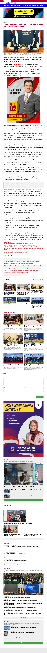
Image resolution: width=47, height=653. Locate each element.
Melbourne (37, 261)
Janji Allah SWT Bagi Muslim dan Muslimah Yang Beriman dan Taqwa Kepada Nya (18, 243)
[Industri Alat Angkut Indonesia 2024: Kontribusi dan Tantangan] (6, 646)
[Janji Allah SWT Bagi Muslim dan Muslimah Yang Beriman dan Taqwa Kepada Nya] (9, 287)
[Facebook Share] (33, 279)
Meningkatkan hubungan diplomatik (10, 263)
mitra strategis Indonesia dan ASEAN (26, 263)
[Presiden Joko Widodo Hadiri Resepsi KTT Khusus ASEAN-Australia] (37, 300)
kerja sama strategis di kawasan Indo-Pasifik (12, 261)
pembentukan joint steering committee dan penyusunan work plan (16, 268)
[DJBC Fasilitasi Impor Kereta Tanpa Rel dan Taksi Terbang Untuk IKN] (7, 641)
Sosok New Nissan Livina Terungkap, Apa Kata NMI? (15, 576)
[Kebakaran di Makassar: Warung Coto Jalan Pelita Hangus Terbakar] (7, 496)
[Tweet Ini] (36, 279)
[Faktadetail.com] (11, 3)
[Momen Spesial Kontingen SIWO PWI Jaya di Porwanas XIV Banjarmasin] (13, 540)
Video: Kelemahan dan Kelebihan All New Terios (14, 569)
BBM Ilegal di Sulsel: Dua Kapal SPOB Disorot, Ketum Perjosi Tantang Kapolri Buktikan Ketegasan (26, 490)
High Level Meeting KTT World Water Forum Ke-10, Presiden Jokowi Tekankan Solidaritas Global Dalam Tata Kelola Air (23, 249)
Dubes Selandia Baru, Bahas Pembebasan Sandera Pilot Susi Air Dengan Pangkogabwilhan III (20, 620)
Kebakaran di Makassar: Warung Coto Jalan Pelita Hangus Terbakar (23, 495)
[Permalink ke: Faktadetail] (4, 28)
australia (18, 258)
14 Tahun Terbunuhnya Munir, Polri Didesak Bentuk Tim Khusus (17, 562)
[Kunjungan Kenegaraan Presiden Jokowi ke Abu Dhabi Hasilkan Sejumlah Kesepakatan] (23, 287)
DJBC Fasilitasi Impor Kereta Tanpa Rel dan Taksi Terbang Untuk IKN (23, 639)
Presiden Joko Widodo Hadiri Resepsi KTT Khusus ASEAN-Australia (15, 252)
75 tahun (5, 258)
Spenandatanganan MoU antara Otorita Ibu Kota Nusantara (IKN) (16, 272)
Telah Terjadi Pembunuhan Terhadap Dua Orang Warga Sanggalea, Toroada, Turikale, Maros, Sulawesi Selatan (22, 627)
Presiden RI (6, 270)
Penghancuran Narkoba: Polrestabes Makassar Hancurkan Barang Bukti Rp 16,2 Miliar (20, 486)
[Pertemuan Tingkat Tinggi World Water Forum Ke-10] (23, 299)
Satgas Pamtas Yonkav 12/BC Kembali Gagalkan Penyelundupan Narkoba (16, 609)
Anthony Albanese (12, 258)
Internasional (6, 22)
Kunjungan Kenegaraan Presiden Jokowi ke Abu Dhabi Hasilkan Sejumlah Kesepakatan (19, 245)
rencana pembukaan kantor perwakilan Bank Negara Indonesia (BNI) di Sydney (24, 270)
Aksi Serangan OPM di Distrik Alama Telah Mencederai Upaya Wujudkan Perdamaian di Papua (20, 612)
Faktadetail (7, 28)
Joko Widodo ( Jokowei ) (26, 258)
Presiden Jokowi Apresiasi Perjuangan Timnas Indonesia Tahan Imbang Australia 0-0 (19, 533)
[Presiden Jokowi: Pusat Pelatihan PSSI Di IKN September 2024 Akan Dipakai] (34, 540)
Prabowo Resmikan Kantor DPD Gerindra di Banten (15, 565)
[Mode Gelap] (41, 3)
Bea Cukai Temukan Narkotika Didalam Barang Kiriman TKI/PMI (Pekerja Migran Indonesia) (20, 623)
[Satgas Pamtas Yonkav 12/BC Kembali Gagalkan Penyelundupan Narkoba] (23, 596)
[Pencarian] (43, 3)
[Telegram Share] (40, 279)
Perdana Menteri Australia (35, 268)
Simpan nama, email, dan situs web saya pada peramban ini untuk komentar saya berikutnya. (21, 394)
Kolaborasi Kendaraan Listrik (28, 261)
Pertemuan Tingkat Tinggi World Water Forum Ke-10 (13, 251)
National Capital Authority (9, 265)
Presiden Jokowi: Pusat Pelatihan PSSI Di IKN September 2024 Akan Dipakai (32, 547)
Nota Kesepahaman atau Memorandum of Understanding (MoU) (30, 265)
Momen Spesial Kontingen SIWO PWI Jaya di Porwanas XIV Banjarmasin (11, 547)
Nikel (16, 265)
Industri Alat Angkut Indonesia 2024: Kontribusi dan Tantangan (22, 645)
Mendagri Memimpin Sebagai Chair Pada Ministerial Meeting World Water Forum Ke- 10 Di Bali (20, 246)
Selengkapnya (23, 500)
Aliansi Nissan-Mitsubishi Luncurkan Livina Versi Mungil (16, 573)
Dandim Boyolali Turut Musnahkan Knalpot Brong (20, 650)
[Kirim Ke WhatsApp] (43, 279)
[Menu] (4, 3)
